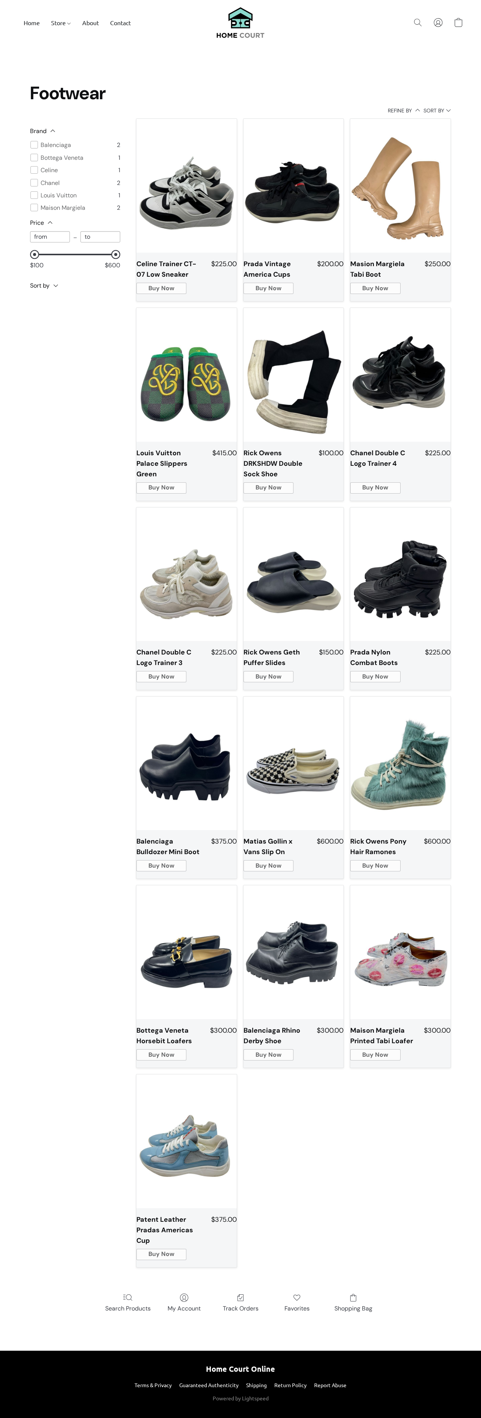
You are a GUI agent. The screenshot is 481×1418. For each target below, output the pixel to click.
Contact (120, 22)
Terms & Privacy (153, 1385)
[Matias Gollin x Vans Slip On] (294, 763)
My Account (184, 1308)
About (90, 22)
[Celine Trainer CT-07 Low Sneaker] (186, 186)
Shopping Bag (353, 1308)
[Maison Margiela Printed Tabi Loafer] (400, 952)
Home (32, 22)
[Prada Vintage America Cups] (294, 186)
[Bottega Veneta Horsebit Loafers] (186, 952)
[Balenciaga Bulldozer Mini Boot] (186, 763)
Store (59, 22)
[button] (240, 22)
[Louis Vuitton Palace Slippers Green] (186, 375)
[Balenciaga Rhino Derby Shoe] (294, 952)
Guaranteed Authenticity (209, 1385)
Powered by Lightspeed (241, 1398)
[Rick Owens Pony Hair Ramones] (400, 763)
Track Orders (241, 1308)
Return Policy (290, 1385)
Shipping (256, 1385)
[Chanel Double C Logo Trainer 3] (186, 574)
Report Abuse (330, 1385)
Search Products (128, 1308)
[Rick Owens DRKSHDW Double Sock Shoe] (294, 375)
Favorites (297, 1308)
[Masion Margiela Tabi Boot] (400, 186)
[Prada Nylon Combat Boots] (400, 574)
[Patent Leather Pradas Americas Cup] (186, 1141)
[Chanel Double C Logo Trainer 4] (400, 375)
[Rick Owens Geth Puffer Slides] (294, 574)
